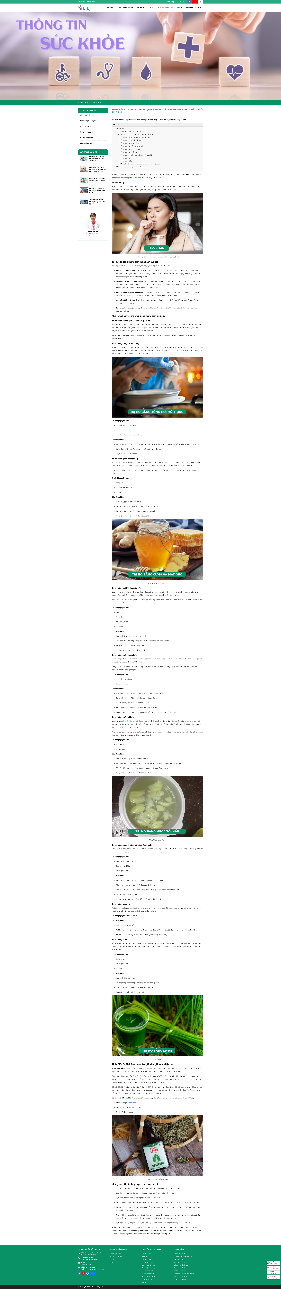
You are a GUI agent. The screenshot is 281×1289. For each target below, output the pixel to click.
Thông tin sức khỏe (95, 102)
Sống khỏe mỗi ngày (87, 115)
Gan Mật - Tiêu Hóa (180, 1262)
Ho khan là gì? (121, 128)
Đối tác (112, 1259)
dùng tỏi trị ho (127, 721)
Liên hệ (181, 2)
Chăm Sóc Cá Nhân (180, 1279)
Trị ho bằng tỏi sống (127, 158)
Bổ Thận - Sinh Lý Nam (181, 1265)
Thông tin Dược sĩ (147, 1256)
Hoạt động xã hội (147, 1262)
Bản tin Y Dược (146, 1259)
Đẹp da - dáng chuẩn (87, 138)
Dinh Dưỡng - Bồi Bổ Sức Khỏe (183, 1256)
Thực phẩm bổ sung (180, 1276)
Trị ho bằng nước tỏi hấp (129, 152)
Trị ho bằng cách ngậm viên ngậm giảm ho (135, 137)
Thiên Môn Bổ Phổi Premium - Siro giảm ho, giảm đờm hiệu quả (138, 164)
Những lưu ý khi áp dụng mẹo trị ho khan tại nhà (132, 167)
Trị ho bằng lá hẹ (126, 161)
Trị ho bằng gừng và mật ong (130, 143)
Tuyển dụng (170, 2)
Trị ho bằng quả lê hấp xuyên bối (132, 146)
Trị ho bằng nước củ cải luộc (130, 149)
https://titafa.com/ (130, 1103)
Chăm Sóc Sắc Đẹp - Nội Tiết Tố (184, 1273)
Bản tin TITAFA (146, 1253)
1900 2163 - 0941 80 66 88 (89, 1258)
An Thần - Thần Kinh (180, 1271)
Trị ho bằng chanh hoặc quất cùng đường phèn (137, 155)
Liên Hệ (112, 1262)
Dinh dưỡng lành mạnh (88, 121)
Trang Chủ (111, 8)
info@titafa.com (86, 1263)
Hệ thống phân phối (116, 1256)
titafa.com (82, 102)
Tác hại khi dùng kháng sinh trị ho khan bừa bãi (132, 131)
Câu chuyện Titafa (116, 1253)
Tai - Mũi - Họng (179, 1259)
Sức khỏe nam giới (86, 132)
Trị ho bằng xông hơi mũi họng (131, 140)
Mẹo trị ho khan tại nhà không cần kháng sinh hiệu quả (135, 134)
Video (144, 1282)
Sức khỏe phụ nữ (85, 126)
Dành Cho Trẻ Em (179, 1253)
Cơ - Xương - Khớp (180, 1268)
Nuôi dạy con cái (86, 143)
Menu (117, 124)
